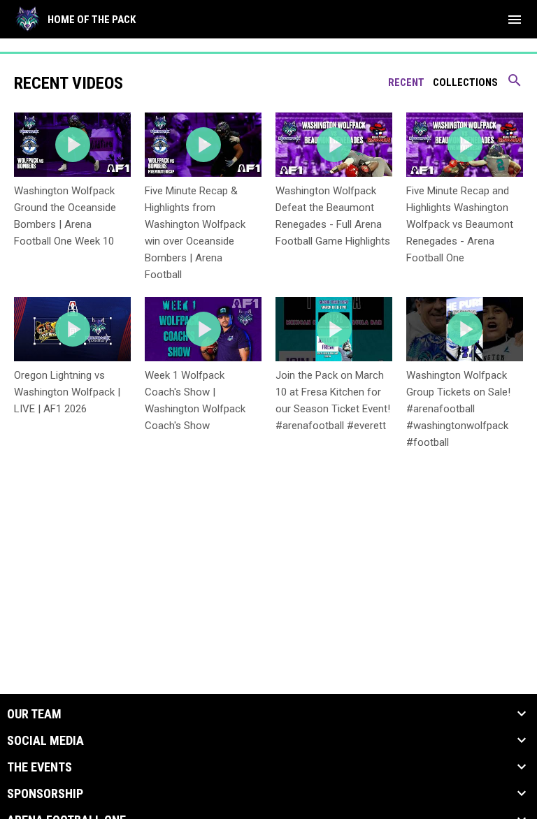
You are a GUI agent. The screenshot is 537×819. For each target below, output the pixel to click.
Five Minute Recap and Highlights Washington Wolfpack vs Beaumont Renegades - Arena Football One (459, 224)
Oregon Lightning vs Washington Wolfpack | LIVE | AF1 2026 (67, 392)
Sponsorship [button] (45, 794)
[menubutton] (514, 19)
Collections (465, 82)
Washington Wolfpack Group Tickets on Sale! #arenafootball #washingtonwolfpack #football (458, 409)
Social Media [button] (45, 740)
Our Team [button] (34, 714)
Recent (406, 82)
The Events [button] (39, 767)
